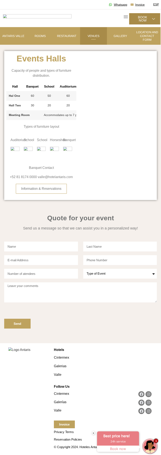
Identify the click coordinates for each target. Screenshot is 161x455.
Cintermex (61, 357)
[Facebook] (141, 394)
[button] (125, 16)
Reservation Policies (68, 439)
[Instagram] (148, 394)
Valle (57, 374)
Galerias (60, 366)
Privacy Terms (64, 432)
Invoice (64, 424)
